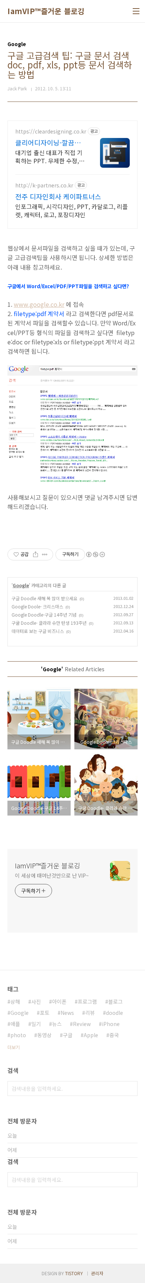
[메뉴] (136, 11)
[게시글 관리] (44, 554)
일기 (36, 1024)
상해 (15, 1001)
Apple (91, 1035)
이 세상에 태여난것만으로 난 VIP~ (52, 875)
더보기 (13, 1047)
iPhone (111, 1024)
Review (82, 1024)
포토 (44, 1012)
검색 (130, 1088)
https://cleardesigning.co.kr (50, 131)
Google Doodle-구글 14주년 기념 (44, 614)
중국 (114, 1035)
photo (18, 1035)
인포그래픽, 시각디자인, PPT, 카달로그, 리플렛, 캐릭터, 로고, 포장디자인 (71, 210)
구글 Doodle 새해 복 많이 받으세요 (44, 598)
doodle (114, 1012)
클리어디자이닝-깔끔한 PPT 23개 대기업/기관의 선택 (48, 142)
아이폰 (59, 1001)
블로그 (115, 1001)
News (67, 1012)
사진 (36, 1001)
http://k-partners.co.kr (44, 185)
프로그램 (87, 1001)
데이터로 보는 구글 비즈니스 (38, 631)
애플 (15, 1024)
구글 (67, 1035)
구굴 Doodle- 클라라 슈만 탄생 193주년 (49, 623)
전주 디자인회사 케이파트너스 (58, 196)
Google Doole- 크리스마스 (37, 606)
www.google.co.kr (39, 304)
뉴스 (57, 1024)
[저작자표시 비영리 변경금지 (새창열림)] (95, 554)
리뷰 (90, 1012)
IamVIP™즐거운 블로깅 (45, 11)
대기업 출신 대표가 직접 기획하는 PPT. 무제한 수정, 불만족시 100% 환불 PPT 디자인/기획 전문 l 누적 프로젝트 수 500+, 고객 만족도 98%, (49, 156)
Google (21, 585)
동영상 (44, 1035)
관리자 (97, 1273)
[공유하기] (35, 554)
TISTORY (74, 1273)
